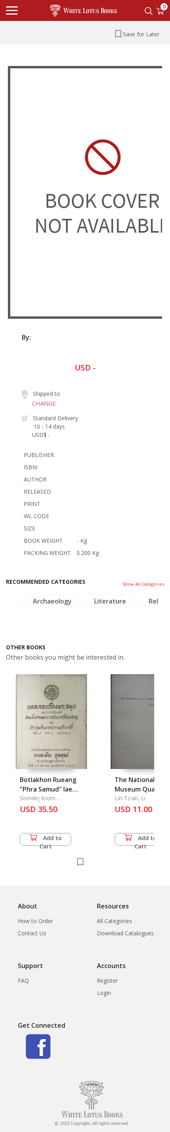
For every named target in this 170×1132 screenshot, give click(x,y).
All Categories (114, 921)
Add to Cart (51, 840)
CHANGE (44, 403)
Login (104, 993)
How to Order (35, 921)
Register (107, 980)
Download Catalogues (125, 933)
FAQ (23, 980)
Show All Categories (143, 584)
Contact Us (32, 933)
